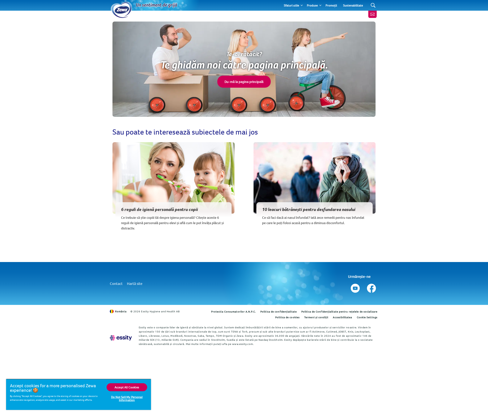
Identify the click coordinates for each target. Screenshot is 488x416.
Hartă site (134, 283)
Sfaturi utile (291, 5)
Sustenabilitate (353, 5)
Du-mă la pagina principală (244, 81)
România (121, 311)
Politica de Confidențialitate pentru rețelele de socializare (339, 311)
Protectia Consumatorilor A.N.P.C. (233, 311)
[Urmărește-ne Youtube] (355, 287)
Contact (116, 283)
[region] (78, 394)
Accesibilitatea (342, 317)
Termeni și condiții (316, 317)
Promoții (331, 5)
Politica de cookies (287, 317)
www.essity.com (242, 344)
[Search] (373, 5)
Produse (312, 5)
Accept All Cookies (127, 387)
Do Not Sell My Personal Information (127, 398)
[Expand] (301, 5)
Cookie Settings (367, 317)
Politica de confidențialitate (278, 311)
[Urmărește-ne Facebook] (371, 287)
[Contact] (372, 14)
